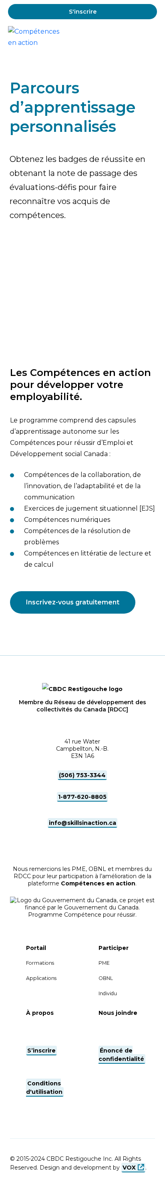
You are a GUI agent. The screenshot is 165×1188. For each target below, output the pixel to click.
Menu (150, 37)
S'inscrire (83, 11)
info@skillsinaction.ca (82, 822)
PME (104, 963)
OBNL (106, 978)
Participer (114, 948)
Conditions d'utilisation (44, 1087)
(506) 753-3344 (82, 775)
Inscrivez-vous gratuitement (72, 602)
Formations (40, 963)
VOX (129, 1167)
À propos (40, 1012)
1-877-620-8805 (82, 796)
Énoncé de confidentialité (121, 1055)
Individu (108, 993)
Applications (41, 978)
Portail (36, 948)
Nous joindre (118, 1012)
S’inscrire (41, 1050)
